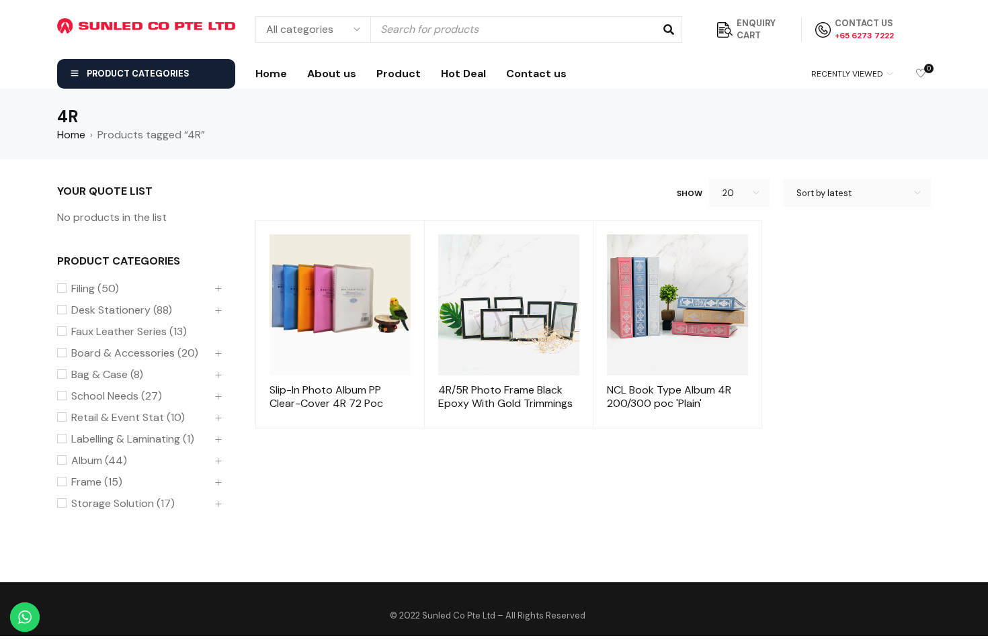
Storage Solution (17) (123, 503)
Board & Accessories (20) (134, 353)
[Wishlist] (920, 74)
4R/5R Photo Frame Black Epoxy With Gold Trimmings (505, 396)
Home (71, 135)
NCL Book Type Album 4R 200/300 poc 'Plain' (669, 396)
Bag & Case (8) (107, 374)
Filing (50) (95, 288)
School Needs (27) (116, 396)
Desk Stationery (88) (121, 310)
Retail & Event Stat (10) (128, 417)
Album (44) (99, 460)
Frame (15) (96, 482)
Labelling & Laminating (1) (132, 439)
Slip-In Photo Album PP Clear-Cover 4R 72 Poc (326, 396)
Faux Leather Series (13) (129, 331)
